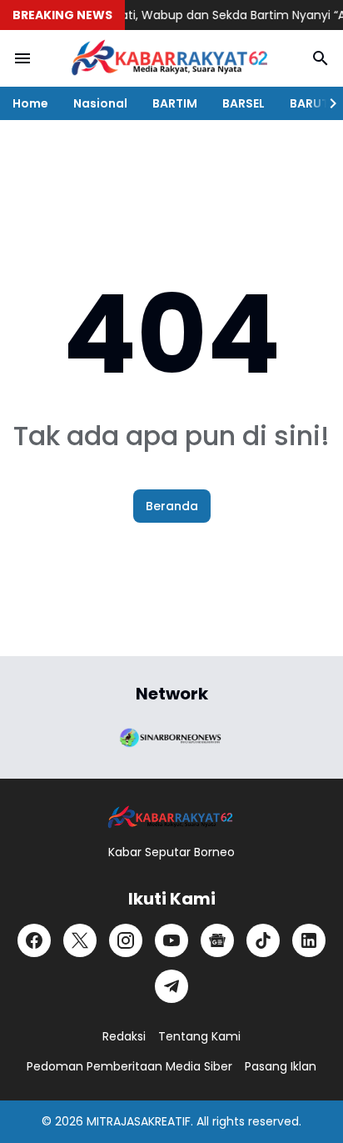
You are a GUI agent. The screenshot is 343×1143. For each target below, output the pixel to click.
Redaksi (124, 1036)
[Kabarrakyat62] (171, 58)
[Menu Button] (22, 58)
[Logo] (171, 817)
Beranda (172, 506)
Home (30, 103)
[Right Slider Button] (326, 103)
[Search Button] (320, 58)
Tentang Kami (199, 1036)
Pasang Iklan (280, 1066)
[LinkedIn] (309, 940)
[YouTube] (171, 940)
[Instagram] (125, 940)
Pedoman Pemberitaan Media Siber (129, 1066)
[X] (80, 940)
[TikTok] (263, 940)
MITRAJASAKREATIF (139, 1121)
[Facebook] (34, 940)
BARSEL (243, 103)
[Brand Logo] (171, 736)
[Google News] (217, 940)
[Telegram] (171, 986)
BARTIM (174, 103)
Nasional (100, 103)
